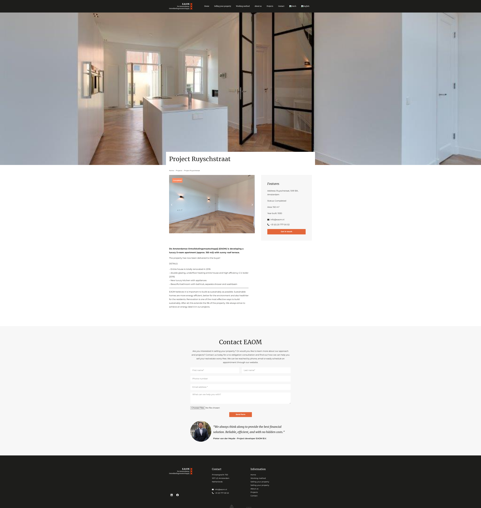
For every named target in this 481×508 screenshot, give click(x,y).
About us (258, 6)
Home (206, 6)
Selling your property (222, 6)
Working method (243, 6)
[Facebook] (177, 494)
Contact (281, 6)
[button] (171, 205)
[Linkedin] (171, 494)
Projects (270, 6)
